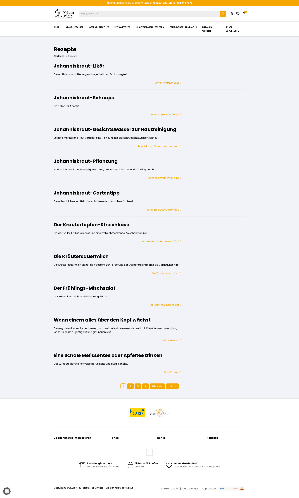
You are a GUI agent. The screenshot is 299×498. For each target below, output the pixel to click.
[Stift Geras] (159, 412)
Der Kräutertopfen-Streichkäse (91, 224)
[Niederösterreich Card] (137, 412)
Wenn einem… (171, 340)
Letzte (172, 386)
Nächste (157, 386)
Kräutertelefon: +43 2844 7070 (173, 3)
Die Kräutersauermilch (81, 256)
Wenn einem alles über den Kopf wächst (102, 320)
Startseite (59, 56)
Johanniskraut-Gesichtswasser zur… (157, 146)
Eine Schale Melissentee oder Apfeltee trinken (108, 355)
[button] (7, 491)
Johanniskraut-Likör (79, 66)
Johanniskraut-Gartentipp (87, 193)
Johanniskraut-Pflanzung (86, 161)
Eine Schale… (172, 372)
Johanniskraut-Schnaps (84, 97)
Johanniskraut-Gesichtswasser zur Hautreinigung (115, 129)
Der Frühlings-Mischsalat (85, 288)
